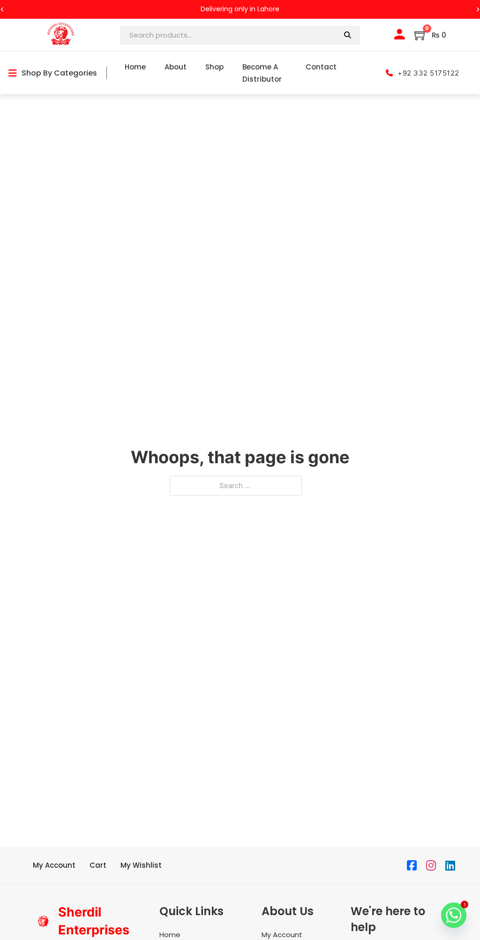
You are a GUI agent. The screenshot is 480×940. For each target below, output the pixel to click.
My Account (54, 865)
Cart (98, 865)
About (176, 67)
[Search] (347, 35)
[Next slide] (477, 9)
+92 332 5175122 (428, 73)
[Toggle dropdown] (12, 73)
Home (135, 67)
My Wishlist (141, 865)
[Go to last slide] (2, 9)
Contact (321, 67)
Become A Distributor (262, 73)
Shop (214, 67)
